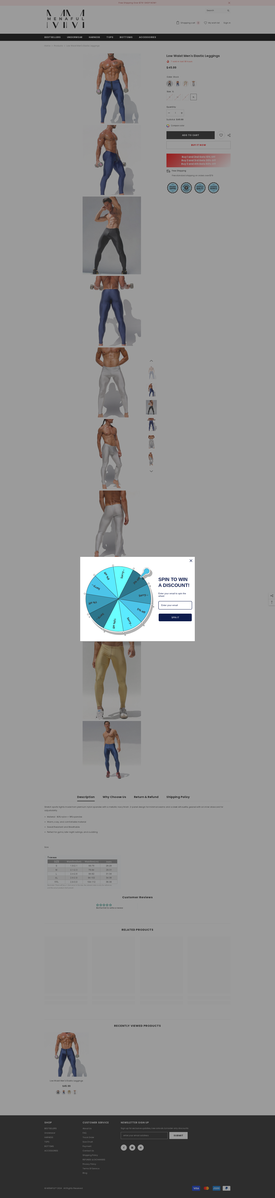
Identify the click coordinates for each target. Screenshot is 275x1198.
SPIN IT (175, 617)
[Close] (191, 560)
